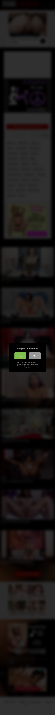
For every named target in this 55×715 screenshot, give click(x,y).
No (34, 356)
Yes (20, 356)
